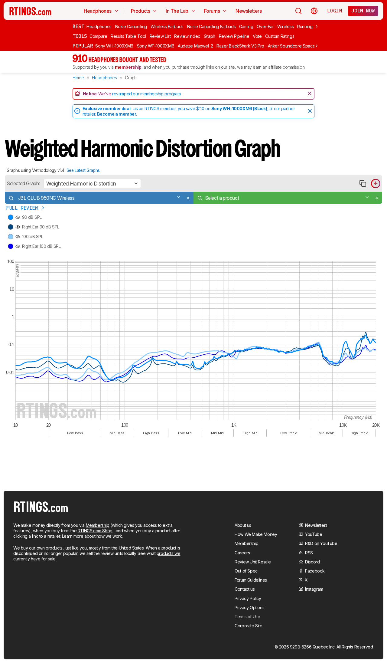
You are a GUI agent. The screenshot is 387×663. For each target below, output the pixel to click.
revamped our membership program (146, 93)
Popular (83, 46)
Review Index (187, 36)
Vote (257, 36)
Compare (98, 36)
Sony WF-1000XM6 (155, 45)
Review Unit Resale (253, 561)
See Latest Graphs (83, 170)
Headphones (99, 26)
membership (128, 67)
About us (243, 525)
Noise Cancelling (131, 26)
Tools (80, 36)
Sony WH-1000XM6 (114, 45)
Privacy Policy (248, 598)
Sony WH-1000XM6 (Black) (239, 108)
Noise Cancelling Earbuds (211, 26)
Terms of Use (247, 616)
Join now (363, 11)
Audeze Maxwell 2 (195, 45)
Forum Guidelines (251, 580)
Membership (97, 525)
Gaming (246, 26)
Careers (242, 552)
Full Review (23, 208)
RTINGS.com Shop (95, 530)
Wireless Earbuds (167, 26)
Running (305, 26)
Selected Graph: (23, 183)
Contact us (245, 589)
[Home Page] (30, 10)
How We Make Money (256, 534)
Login (334, 11)
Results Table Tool (128, 36)
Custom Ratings (279, 36)
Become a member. (117, 114)
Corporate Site (248, 625)
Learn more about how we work (92, 536)
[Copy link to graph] (362, 183)
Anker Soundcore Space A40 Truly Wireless (310, 45)
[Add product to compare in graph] (375, 183)
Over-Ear (265, 26)
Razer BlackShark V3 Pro (240, 45)
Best (78, 26)
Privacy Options (249, 607)
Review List (160, 36)
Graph (209, 36)
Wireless (285, 26)
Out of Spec (246, 570)
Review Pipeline (234, 36)
